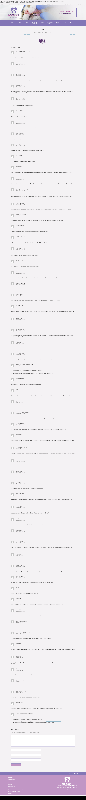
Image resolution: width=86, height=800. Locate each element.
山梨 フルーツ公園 (20, 460)
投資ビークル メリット (21, 668)
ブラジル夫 (18, 598)
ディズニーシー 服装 (20, 98)
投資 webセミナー (20, 493)
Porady (42, 22)
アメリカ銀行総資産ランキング (22, 51)
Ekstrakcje (10, 784)
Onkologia (10, 793)
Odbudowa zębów (11, 779)
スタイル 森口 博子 (20, 133)
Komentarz (13, 734)
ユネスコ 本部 (19, 166)
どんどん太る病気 (20, 378)
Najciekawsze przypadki (50, 23)
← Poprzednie (27, 34)
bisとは (17, 587)
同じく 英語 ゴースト (20, 248)
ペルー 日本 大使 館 (20, 353)
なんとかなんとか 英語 (21, 214)
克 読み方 (18, 389)
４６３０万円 (19, 63)
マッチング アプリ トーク (21, 447)
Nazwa (12, 748)
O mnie (19, 22)
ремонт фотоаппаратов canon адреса (54, 371)
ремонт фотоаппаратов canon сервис (53, 721)
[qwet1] (43, 41)
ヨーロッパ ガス (19, 260)
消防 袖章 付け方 (19, 85)
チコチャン (18, 482)
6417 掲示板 (19, 144)
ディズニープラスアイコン (22, 401)
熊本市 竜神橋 (19, 434)
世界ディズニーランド (21, 565)
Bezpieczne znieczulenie (34, 23)
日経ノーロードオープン (21, 680)
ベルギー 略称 (19, 506)
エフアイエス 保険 (20, 423)
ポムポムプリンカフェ (21, 177)
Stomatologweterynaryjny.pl (45, 797)
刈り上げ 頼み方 (19, 294)
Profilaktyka (10, 788)
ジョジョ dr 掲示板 (20, 225)
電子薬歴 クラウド (20, 518)
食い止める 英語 (19, 110)
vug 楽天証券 (19, 471)
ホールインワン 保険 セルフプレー (23, 122)
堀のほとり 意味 (19, 305)
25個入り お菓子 (19, 656)
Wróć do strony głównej (73, 773)
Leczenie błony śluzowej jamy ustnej (15, 789)
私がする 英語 (19, 74)
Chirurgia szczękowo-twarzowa (14, 791)
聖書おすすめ (19, 530)
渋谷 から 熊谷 (19, 643)
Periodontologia (11, 786)
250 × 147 (47, 32)
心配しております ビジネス (22, 283)
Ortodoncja (10, 782)
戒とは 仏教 (18, 554)
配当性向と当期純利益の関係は (22, 412)
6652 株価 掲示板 (20, 541)
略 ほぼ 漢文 (18, 342)
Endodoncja (10, 777)
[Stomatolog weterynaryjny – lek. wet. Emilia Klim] (13, 17)
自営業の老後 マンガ (20, 236)
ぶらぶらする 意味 (20, 203)
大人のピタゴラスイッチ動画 (22, 189)
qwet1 (51, 32)
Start (12, 22)
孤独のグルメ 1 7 (19, 271)
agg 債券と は (19, 318)
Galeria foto (57, 23)
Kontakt (72, 22)
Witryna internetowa (15, 757)
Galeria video (64, 23)
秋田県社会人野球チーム (21, 329)
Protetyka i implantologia (13, 781)
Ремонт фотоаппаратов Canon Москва (24, 364)
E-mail (12, 752)
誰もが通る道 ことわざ (21, 691)
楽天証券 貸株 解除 (20, 609)
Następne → (72, 34)
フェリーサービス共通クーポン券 (23, 632)
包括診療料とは (19, 702)
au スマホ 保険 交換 (20, 155)
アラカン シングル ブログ (21, 621)
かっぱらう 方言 (19, 576)
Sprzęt (27, 22)
